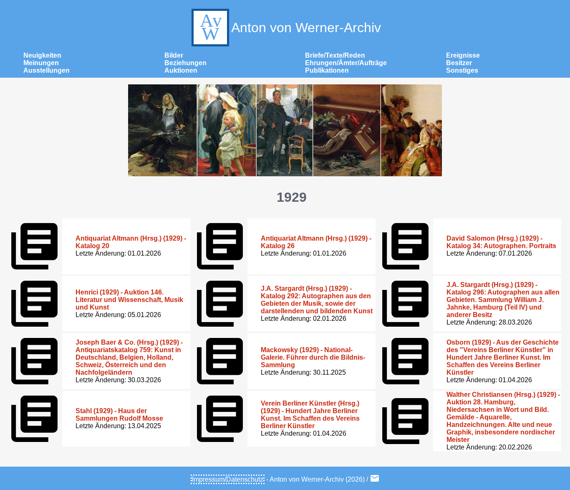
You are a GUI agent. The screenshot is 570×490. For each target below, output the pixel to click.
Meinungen (41, 62)
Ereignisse (463, 55)
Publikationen (327, 70)
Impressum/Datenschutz (227, 479)
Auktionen (180, 70)
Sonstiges (462, 70)
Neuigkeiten (42, 55)
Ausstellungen (46, 70)
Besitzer (459, 62)
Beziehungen (185, 62)
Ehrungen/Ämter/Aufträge (346, 62)
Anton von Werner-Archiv (306, 27)
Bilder (173, 55)
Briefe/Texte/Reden (335, 55)
